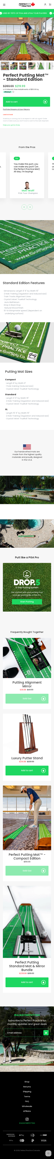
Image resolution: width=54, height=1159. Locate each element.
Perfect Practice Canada (30, 1150)
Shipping (27, 1091)
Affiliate (27, 1111)
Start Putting (27, 601)
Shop (27, 1081)
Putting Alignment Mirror (27, 684)
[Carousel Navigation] (27, 207)
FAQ (27, 1101)
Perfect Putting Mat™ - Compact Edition (27, 856)
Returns (27, 1086)
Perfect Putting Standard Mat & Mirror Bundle (27, 966)
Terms (27, 1096)
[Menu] (4, 4)
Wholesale (27, 1106)
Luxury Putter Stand (27, 758)
